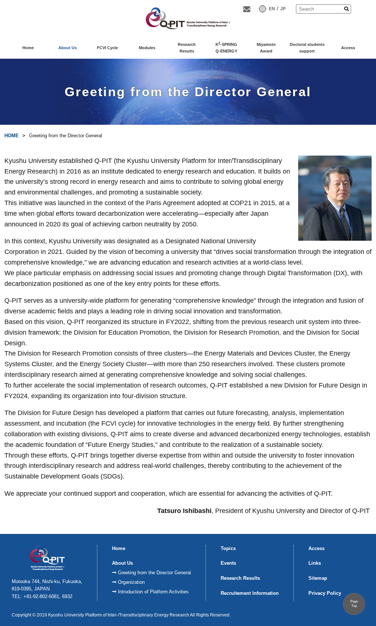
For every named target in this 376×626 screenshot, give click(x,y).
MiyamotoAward (266, 47)
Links (314, 563)
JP (283, 8)
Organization (131, 582)
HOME (11, 135)
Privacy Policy (324, 593)
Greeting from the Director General (154, 572)
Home (28, 48)
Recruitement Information (250, 593)
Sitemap (317, 578)
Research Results (240, 578)
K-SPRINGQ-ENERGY (226, 47)
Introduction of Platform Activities (153, 591)
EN (272, 8)
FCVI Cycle (107, 48)
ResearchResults (187, 47)
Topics (228, 548)
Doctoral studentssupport (307, 47)
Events (228, 563)
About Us (67, 48)
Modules (147, 48)
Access (348, 48)
